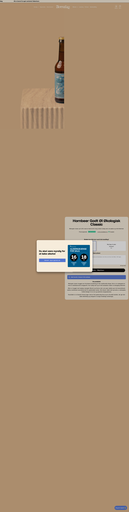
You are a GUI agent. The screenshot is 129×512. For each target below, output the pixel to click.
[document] (64, 256)
